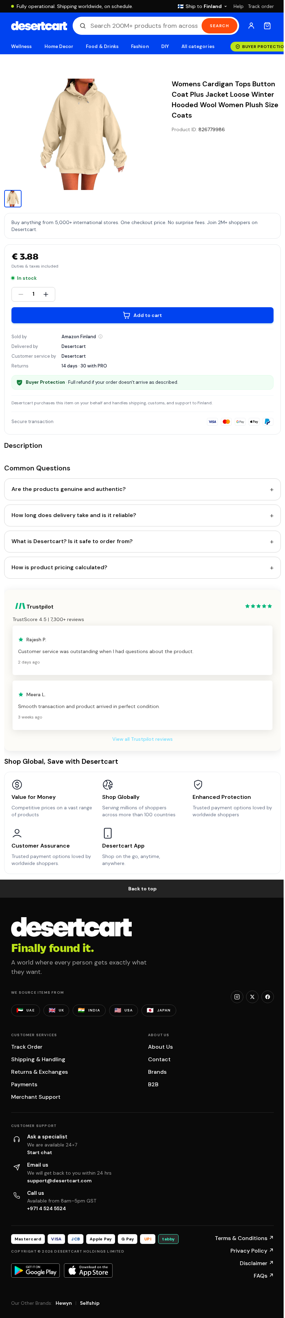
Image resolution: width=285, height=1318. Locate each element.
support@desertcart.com (59, 1180)
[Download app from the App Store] (88, 1270)
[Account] (251, 26)
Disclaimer (257, 1263)
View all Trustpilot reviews (142, 739)
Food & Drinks (102, 46)
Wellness (21, 46)
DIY (165, 46)
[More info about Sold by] (100, 336)
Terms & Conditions (244, 1238)
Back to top (142, 889)
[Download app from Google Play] (35, 1270)
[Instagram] (237, 997)
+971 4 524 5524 (46, 1208)
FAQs (264, 1275)
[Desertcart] (39, 25)
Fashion (139, 46)
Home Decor (59, 46)
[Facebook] (267, 997)
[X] (252, 997)
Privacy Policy (252, 1250)
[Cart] (267, 26)
